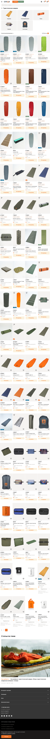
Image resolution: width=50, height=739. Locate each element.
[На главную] (7, 1)
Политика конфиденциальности (7, 728)
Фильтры (45, 33)
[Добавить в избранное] (11, 51)
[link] (6, 43)
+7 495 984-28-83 (5, 707)
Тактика (21, 1)
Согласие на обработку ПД (7, 726)
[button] (1, 1)
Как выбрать (6, 679)
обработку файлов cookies (9, 733)
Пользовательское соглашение (7, 724)
